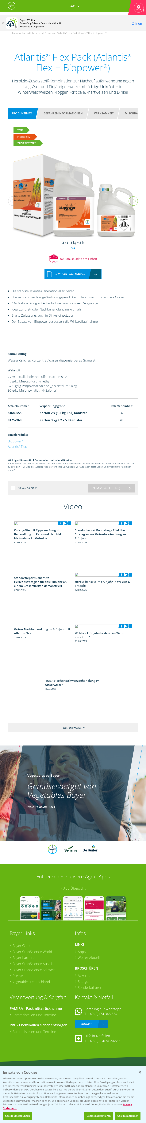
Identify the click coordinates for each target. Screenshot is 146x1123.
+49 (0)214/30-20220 (104, 1040)
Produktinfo (22, 113)
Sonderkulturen (90, 987)
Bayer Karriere (24, 957)
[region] (73, 1094)
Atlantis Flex (17, 446)
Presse (18, 975)
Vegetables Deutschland (31, 981)
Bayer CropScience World (32, 951)
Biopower (15, 441)
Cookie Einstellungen (17, 1115)
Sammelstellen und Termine (34, 1015)
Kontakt (86, 1024)
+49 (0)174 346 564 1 (104, 1013)
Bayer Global (22, 945)
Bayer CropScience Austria (33, 963)
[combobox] (73, 274)
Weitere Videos (72, 727)
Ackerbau (85, 975)
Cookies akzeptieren (98, 1115)
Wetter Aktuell (89, 957)
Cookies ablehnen (127, 1115)
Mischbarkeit (135, 113)
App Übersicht (74, 888)
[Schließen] (3, 23)
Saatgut (84, 981)
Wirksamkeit (103, 113)
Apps (82, 951)
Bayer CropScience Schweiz (34, 969)
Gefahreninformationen (63, 113)
